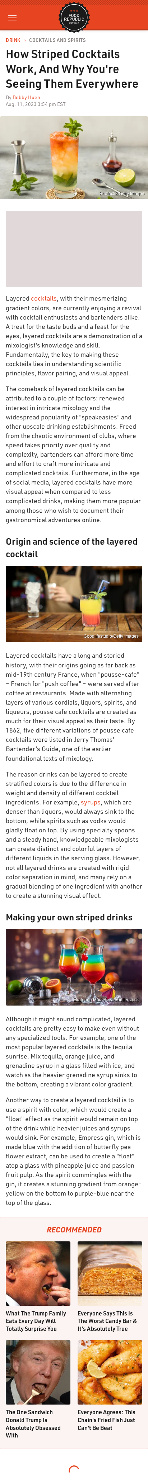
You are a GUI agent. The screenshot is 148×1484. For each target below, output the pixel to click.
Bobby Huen (26, 97)
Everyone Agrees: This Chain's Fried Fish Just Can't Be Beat (106, 1419)
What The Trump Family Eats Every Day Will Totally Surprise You (36, 1320)
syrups (91, 802)
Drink (13, 40)
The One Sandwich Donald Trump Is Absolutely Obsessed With (33, 1423)
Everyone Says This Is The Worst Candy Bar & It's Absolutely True (107, 1320)
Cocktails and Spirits (57, 40)
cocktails (44, 298)
